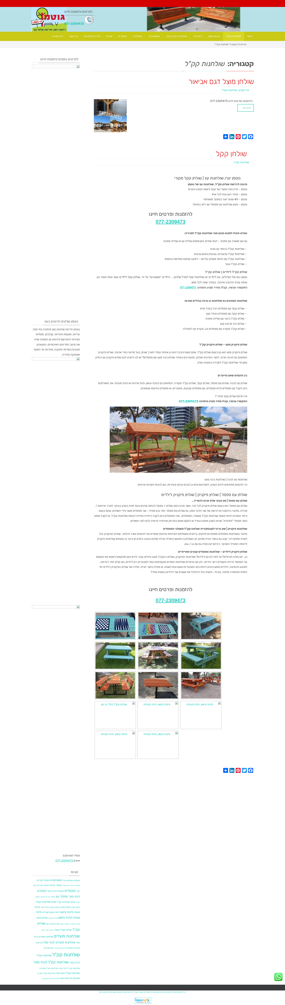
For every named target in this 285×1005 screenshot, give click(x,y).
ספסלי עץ (62, 896)
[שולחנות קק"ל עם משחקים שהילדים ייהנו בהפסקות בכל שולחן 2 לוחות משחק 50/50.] (115, 626)
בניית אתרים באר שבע (165, 992)
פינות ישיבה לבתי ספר (50, 907)
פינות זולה (75, 907)
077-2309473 (74, 23)
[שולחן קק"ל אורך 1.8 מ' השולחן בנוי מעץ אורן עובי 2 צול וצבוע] (201, 685)
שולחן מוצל (42, 917)
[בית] (251, 44)
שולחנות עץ (48, 948)
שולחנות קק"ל (229, 90)
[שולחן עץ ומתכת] (115, 685)
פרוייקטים (243, 90)
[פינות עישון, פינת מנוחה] (158, 715)
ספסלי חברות (55, 885)
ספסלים (70, 891)
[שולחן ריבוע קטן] (158, 685)
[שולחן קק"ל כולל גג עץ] (115, 715)
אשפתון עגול (68, 880)
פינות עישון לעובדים (51, 912)
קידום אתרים (105, 992)
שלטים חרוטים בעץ (70, 978)
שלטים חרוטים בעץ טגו (51, 978)
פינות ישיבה (65, 907)
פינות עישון (67, 912)
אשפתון (77, 880)
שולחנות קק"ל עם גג (46, 973)
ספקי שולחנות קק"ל (66, 902)
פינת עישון (65, 917)
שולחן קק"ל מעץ (47, 930)
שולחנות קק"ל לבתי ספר (51, 962)
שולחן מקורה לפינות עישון (70, 924)
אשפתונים (56, 880)
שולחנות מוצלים (67, 936)
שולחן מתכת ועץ (53, 924)
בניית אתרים (181, 992)
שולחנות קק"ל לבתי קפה (69, 968)
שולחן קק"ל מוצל (63, 929)
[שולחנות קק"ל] (201, 626)
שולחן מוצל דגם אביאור (221, 81)
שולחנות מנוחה (59, 948)
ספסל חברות (43, 880)
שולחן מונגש (53, 918)
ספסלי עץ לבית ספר (47, 897)
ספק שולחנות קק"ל (45, 901)
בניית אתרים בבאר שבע (144, 992)
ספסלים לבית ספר (55, 891)
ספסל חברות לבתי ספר (71, 885)
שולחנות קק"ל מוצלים (48, 968)
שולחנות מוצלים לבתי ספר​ (59, 942)
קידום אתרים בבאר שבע (122, 992)
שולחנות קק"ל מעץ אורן (68, 973)
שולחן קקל (231, 153)
